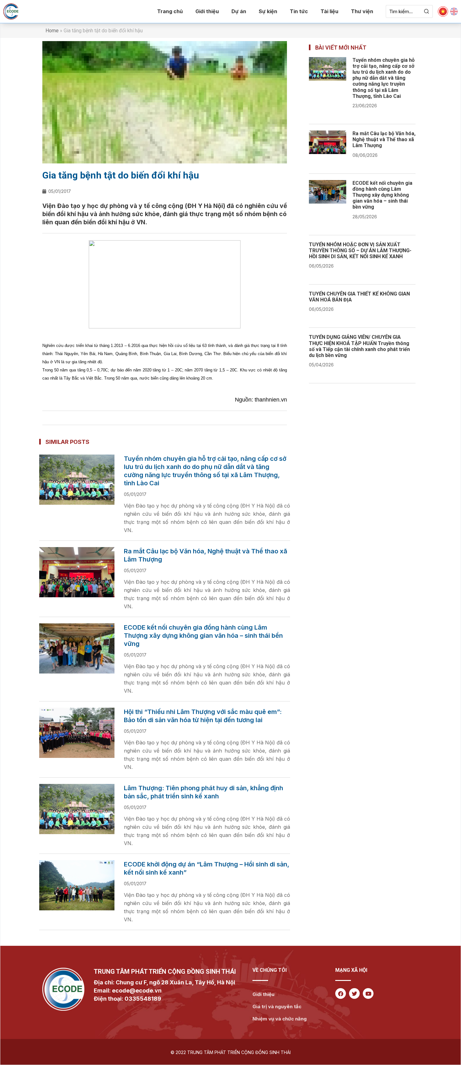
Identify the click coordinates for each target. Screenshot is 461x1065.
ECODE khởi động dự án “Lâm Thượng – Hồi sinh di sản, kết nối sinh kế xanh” (206, 868)
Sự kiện (268, 11)
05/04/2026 (321, 364)
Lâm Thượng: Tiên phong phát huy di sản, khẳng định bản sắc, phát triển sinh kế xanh (203, 792)
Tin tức (299, 11)
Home (52, 31)
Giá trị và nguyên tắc (276, 1006)
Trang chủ (170, 11)
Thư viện (362, 11)
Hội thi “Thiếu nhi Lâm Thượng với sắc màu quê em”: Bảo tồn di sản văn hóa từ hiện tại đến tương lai (203, 716)
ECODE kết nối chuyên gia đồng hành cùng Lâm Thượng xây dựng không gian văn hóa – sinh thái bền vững (203, 635)
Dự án (238, 11)
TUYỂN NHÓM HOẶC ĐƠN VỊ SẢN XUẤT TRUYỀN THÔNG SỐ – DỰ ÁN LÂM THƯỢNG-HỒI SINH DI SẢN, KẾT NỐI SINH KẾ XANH (360, 250)
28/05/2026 (364, 216)
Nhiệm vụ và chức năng (279, 1019)
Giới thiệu (207, 11)
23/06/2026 (364, 105)
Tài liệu (329, 11)
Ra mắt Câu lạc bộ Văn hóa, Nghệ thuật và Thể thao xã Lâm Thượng (205, 555)
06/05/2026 (321, 266)
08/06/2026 (365, 155)
